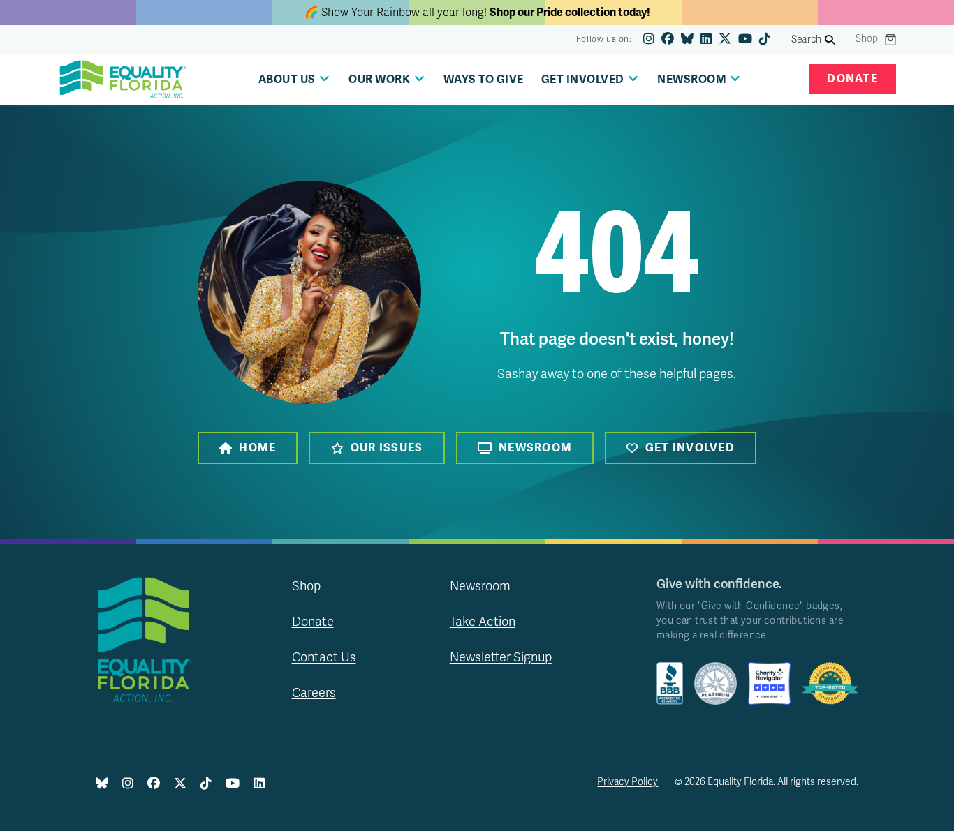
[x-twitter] (725, 39)
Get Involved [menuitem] (582, 80)
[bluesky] (687, 39)
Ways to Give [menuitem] (483, 80)
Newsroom (535, 448)
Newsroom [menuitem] (691, 80)
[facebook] (667, 39)
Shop (867, 39)
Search (806, 39)
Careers (314, 693)
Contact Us (324, 657)
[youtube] (745, 39)
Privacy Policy (627, 782)
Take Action (482, 621)
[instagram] (648, 39)
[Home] (123, 79)
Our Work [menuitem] (379, 80)
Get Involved (690, 448)
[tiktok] (764, 39)
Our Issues (387, 448)
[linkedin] (706, 39)
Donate (852, 79)
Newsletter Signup (501, 657)
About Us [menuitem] (287, 80)
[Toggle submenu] (324, 78)
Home (257, 448)
